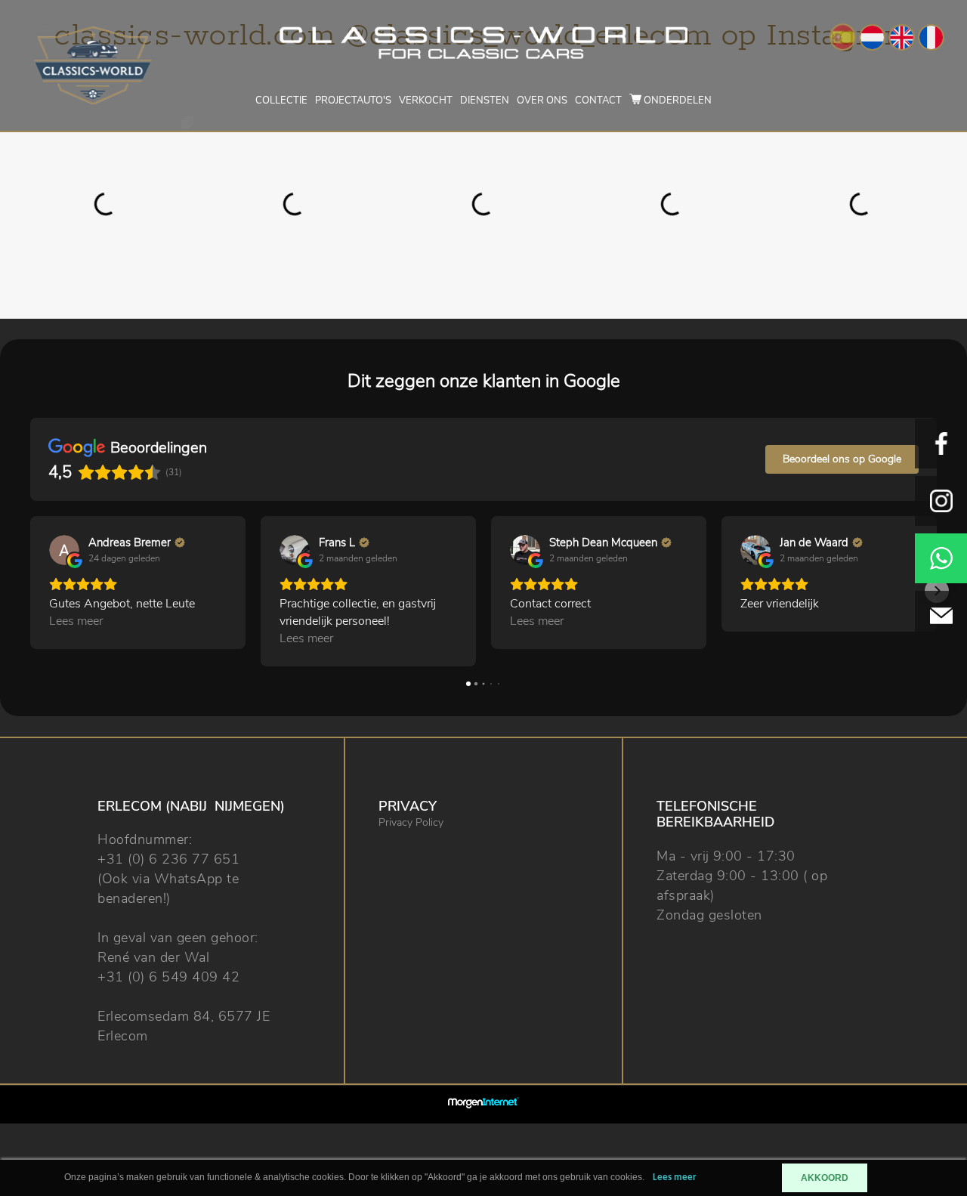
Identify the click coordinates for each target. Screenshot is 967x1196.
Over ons (542, 100)
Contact (598, 100)
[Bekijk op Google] (64, 550)
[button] (30, 591)
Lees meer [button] (76, 621)
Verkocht (426, 100)
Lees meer (675, 1177)
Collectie (281, 100)
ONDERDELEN (676, 100)
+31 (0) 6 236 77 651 (168, 859)
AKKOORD (824, 1178)
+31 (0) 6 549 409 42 (168, 977)
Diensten (484, 100)
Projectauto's (353, 100)
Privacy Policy (410, 822)
